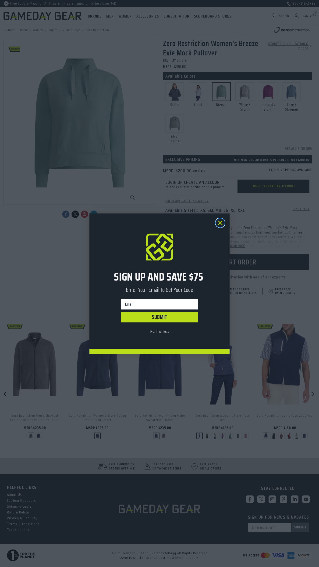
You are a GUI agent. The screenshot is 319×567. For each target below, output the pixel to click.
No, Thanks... (159, 331)
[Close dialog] (220, 223)
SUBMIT (159, 317)
